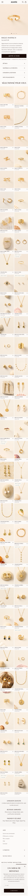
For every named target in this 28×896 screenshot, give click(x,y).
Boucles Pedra (4, 772)
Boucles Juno (3, 376)
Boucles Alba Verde (5, 542)
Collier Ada (3, 334)
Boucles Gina (3, 355)
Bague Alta (3, 189)
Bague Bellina (4, 147)
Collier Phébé (18, 709)
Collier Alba (3, 564)
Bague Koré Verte (4, 251)
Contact (5, 843)
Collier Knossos (19, 626)
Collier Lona (3, 272)
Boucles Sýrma (18, 668)
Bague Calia (3, 293)
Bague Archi (18, 230)
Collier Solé (3, 605)
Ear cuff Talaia (18, 438)
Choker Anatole (19, 126)
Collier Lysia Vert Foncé (4, 668)
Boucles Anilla (18, 605)
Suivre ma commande (8, 833)
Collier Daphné (18, 564)
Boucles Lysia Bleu (19, 751)
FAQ (4, 841)
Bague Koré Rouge (5, 438)
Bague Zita (17, 147)
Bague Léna (3, 626)
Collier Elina (18, 793)
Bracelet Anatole (19, 105)
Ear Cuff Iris (18, 647)
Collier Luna (3, 417)
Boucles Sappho (19, 396)
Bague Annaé (18, 209)
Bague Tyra (3, 126)
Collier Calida (18, 313)
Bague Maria (18, 521)
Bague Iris (3, 709)
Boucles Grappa (19, 417)
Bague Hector (4, 104)
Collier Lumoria (19, 585)
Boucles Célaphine (5, 689)
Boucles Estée (4, 500)
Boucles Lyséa (3, 793)
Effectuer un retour (8, 836)
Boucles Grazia (4, 396)
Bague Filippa (3, 168)
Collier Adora (18, 772)
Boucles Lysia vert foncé (19, 334)
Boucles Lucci (4, 751)
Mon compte (6, 838)
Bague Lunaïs (18, 355)
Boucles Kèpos (4, 209)
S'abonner (14, 890)
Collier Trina (18, 459)
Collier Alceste (18, 376)
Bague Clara (18, 272)
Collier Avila (18, 500)
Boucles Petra (4, 647)
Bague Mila (17, 189)
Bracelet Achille (19, 543)
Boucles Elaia (3, 230)
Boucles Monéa (4, 585)
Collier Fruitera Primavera (19, 689)
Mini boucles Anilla (5, 313)
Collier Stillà (18, 480)
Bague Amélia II (18, 168)
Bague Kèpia (3, 459)
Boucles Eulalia (19, 730)
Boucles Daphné (4, 480)
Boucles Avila (18, 251)
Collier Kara (3, 730)
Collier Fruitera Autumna (4, 521)
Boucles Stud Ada (19, 293)
